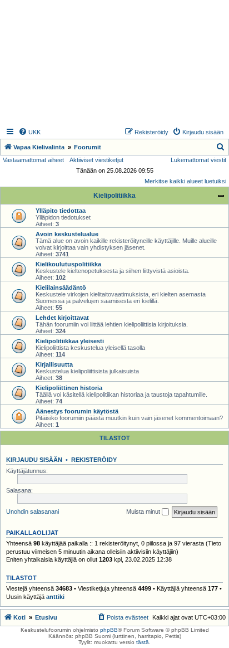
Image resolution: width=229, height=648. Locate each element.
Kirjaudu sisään (34, 459)
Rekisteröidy (94, 459)
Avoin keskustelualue (67, 234)
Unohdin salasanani (32, 511)
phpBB (109, 630)
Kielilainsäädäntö (61, 287)
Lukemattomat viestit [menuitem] (198, 160)
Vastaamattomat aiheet (33, 160)
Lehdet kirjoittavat (62, 317)
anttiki (55, 596)
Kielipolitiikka (114, 195)
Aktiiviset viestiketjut (96, 160)
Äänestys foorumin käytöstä (77, 411)
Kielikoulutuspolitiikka (68, 264)
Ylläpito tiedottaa (61, 210)
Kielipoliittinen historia (69, 387)
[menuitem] (29, 132)
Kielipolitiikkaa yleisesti (70, 341)
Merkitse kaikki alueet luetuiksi (185, 181)
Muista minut (144, 511)
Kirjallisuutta (54, 364)
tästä (142, 642)
